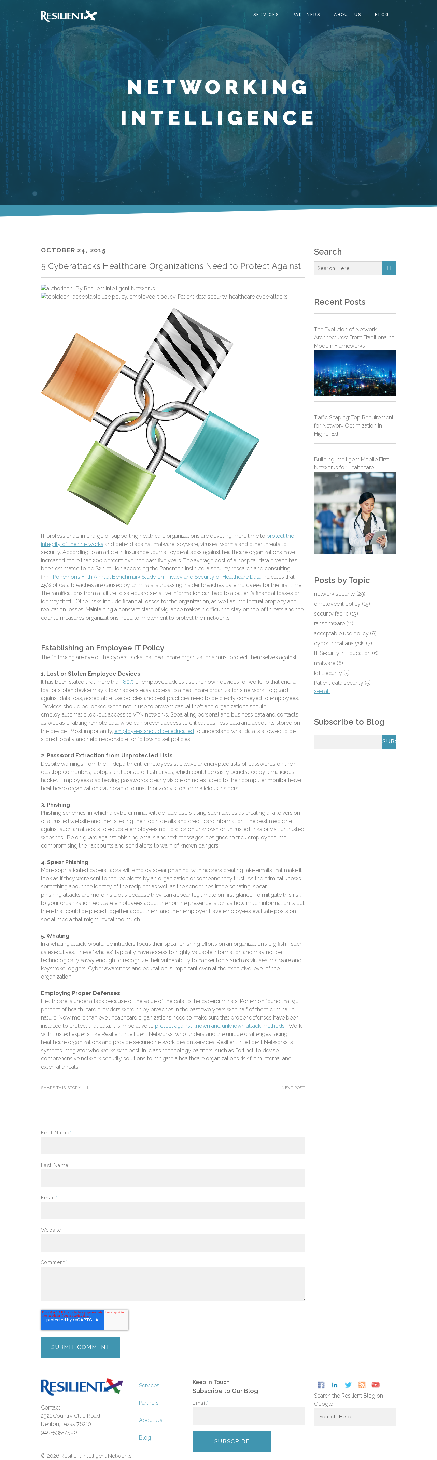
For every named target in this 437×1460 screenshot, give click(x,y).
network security (339, 594)
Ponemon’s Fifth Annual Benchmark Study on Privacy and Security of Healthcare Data (157, 577)
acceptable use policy (100, 296)
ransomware (333, 623)
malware (328, 663)
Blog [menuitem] (382, 14)
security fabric (336, 613)
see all (322, 691)
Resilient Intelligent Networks (119, 288)
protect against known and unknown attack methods (220, 1026)
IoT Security (332, 673)
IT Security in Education (346, 653)
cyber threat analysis (343, 643)
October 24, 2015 (73, 250)
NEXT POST (293, 1087)
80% (128, 682)
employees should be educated (154, 731)
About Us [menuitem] (347, 14)
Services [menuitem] (266, 14)
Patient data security (202, 296)
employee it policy (152, 296)
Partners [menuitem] (306, 14)
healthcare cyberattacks (258, 296)
